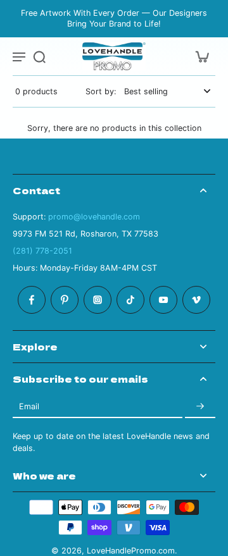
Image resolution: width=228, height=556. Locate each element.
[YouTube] (163, 300)
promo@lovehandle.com (94, 216)
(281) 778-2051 (42, 251)
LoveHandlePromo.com (131, 550)
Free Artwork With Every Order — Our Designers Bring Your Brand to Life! (114, 18)
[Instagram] (97, 300)
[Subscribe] (200, 406)
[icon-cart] (201, 56)
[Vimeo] (196, 300)
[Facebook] (32, 300)
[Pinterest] (65, 300)
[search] (39, 56)
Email (29, 406)
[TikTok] (130, 300)
